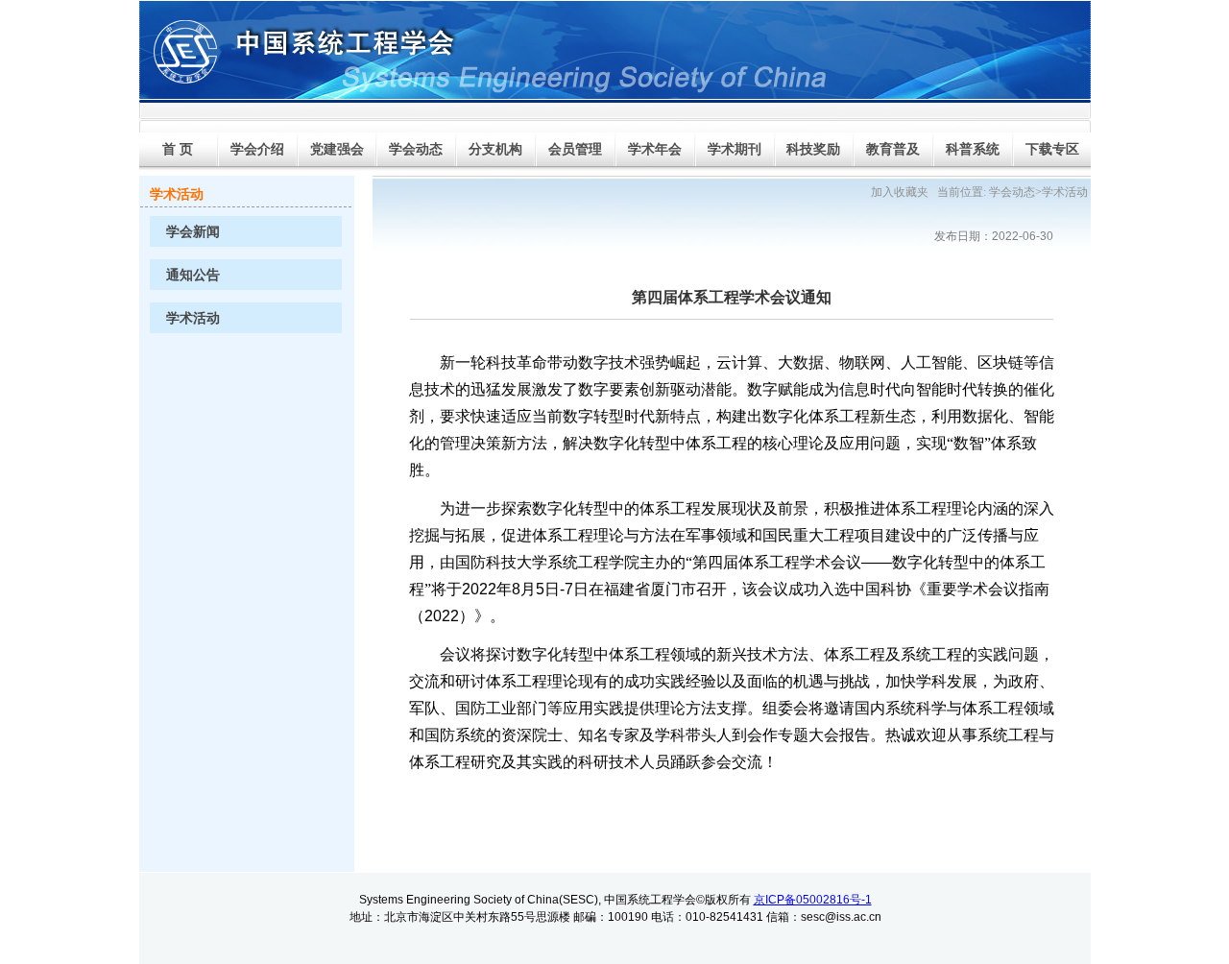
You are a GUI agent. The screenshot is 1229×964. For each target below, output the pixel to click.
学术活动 (193, 318)
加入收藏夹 (899, 192)
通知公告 (193, 275)
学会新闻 (193, 232)
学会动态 (1012, 192)
